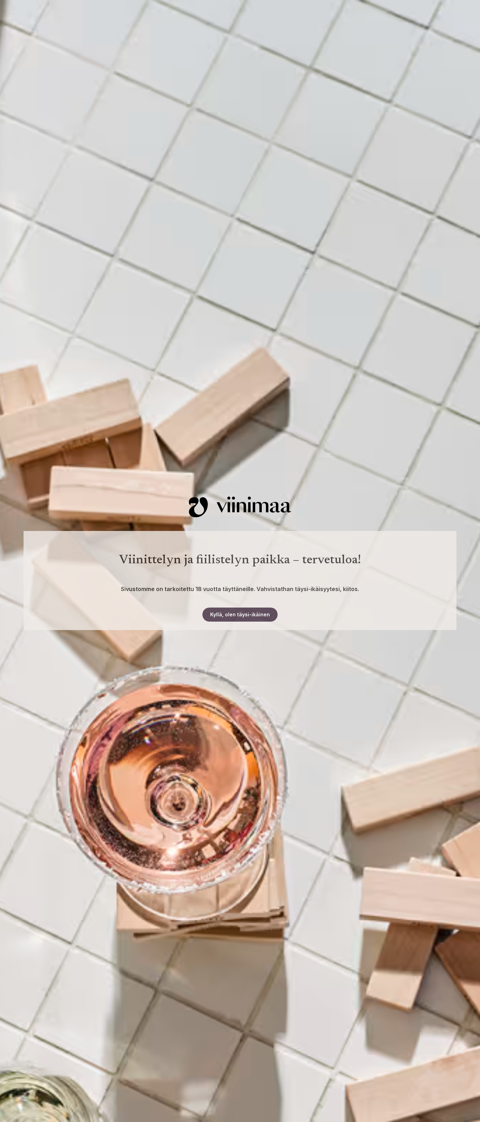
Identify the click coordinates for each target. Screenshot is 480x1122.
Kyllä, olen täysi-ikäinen (240, 614)
